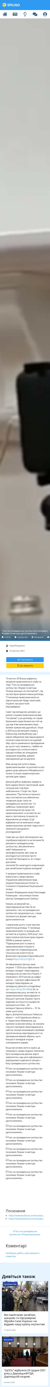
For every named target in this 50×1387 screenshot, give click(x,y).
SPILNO (13, 4)
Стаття (7, 637)
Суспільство (22, 637)
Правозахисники (31, 1234)
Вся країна (38, 637)
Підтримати (27, 659)
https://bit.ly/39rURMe (20, 989)
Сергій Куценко (17, 645)
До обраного (26, 665)
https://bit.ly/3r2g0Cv (23, 959)
